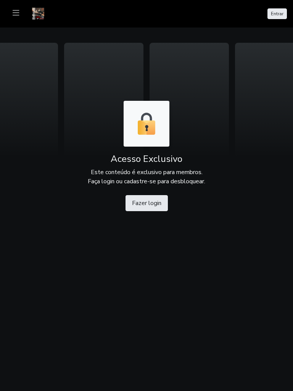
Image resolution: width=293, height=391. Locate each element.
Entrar (277, 14)
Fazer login (146, 203)
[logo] (42, 13)
